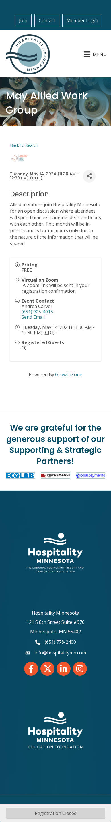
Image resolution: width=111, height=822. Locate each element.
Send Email (33, 317)
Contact (47, 20)
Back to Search (24, 145)
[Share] (89, 176)
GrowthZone (68, 374)
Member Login (82, 20)
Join (23, 20)
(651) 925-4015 (37, 312)
